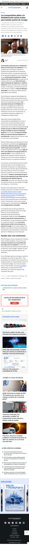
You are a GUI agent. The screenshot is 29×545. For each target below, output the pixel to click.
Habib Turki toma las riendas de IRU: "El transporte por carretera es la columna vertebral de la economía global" (14, 396)
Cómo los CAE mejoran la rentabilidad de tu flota (10, 370)
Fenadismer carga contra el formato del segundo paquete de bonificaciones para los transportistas (14, 473)
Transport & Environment (15, 278)
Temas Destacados (5, 1)
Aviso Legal (14, 532)
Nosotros (15, 530)
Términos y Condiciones (15, 535)
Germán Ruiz (6, 60)
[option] (14, 497)
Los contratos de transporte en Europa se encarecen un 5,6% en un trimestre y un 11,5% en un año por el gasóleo (14, 453)
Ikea (26, 276)
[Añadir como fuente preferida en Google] (26, 532)
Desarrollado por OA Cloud (14, 542)
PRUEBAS (23, 4)
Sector (3, 12)
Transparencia (14, 533)
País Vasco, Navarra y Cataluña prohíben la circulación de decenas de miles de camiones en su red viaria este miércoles (14, 438)
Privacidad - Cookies (14, 537)
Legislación (12, 1)
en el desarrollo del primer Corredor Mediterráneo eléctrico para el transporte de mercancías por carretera (13, 193)
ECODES (7, 278)
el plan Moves (22, 266)
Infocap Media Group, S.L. (16, 540)
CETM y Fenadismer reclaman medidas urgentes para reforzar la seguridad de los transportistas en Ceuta (13, 459)
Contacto (14, 528)
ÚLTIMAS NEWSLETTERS (14, 4)
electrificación (14, 276)
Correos (9, 276)
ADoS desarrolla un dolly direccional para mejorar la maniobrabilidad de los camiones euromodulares (14, 463)
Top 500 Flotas (22, 1)
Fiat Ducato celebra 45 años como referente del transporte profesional (14, 333)
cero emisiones (21, 276)
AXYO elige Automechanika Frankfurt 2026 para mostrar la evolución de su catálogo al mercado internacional (14, 351)
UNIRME (14, 303)
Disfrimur (3, 278)
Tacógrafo (17, 1)
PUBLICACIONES (4, 4)
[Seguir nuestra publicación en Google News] (2, 36)
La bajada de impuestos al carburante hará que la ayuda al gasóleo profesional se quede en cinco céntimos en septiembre (13, 468)
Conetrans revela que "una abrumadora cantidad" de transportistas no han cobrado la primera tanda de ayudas (13, 417)
